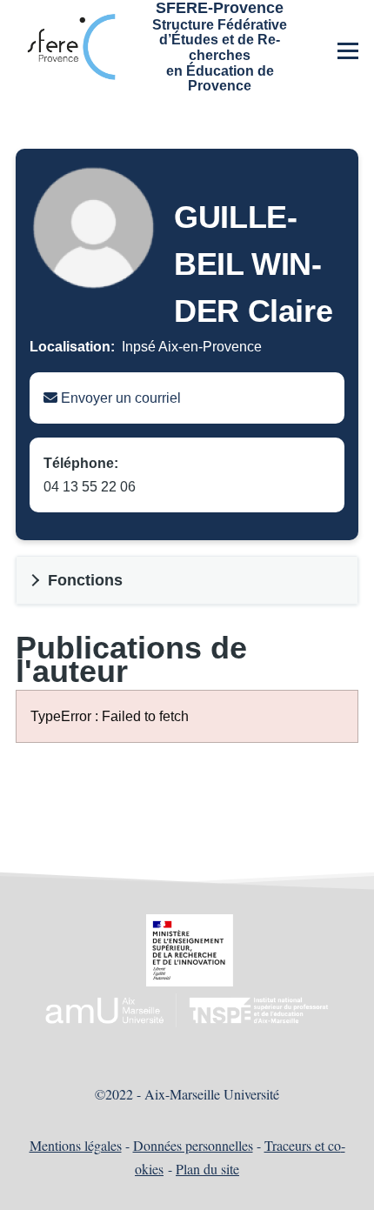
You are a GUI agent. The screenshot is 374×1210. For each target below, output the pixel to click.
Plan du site (207, 1169)
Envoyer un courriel (119, 398)
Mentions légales (76, 1145)
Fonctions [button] (85, 580)
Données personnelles (193, 1145)
